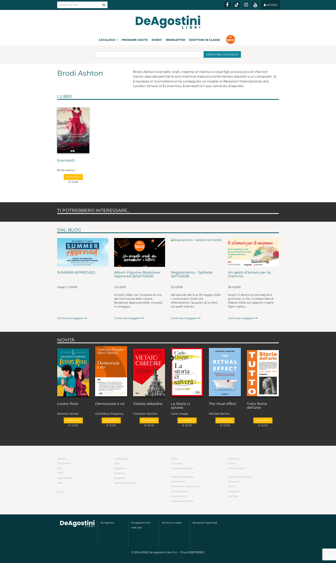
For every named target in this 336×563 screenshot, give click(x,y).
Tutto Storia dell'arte (257, 406)
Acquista (72, 176)
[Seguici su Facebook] (227, 5)
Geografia (119, 477)
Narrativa (119, 473)
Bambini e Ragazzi (125, 482)
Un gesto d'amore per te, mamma (249, 274)
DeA (59, 468)
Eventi (157, 40)
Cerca (222, 54)
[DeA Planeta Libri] (77, 523)
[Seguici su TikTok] (236, 5)
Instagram (234, 491)
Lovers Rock (67, 404)
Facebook (234, 481)
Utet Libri (136, 527)
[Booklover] (230, 39)
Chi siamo (177, 463)
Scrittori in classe (204, 40)
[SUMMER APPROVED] (82, 252)
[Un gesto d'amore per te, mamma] (253, 252)
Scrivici (232, 463)
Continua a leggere (70, 318)
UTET (60, 473)
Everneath (66, 161)
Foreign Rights (236, 468)
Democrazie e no (110, 404)
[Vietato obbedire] (149, 371)
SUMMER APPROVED (76, 273)
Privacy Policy (179, 491)
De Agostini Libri (140, 522)
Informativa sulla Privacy (185, 486)
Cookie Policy (179, 496)
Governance (178, 481)
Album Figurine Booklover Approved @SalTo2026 (137, 274)
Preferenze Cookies (182, 501)
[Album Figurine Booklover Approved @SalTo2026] (139, 252)
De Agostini (64, 463)
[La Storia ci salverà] (187, 371)
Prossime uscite (135, 40)
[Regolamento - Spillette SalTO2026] (196, 252)
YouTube (233, 496)
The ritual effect (222, 404)
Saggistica (120, 468)
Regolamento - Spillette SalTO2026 (192, 274)
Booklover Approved (205, 522)
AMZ (60, 482)
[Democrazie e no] (111, 371)
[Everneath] (73, 128)
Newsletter (175, 40)
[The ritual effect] (225, 371)
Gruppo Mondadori (182, 468)
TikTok (231, 486)
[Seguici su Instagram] (246, 5)
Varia (117, 463)
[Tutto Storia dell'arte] (263, 371)
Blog (60, 491)
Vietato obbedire (147, 404)
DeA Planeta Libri (168, 22)
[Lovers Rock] (73, 371)
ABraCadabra (65, 477)
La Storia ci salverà (180, 406)
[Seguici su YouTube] (255, 5)
